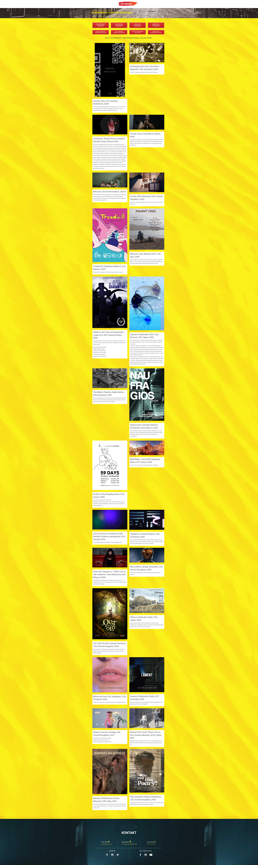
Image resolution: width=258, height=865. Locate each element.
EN (163, 16)
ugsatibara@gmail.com (106, 844)
